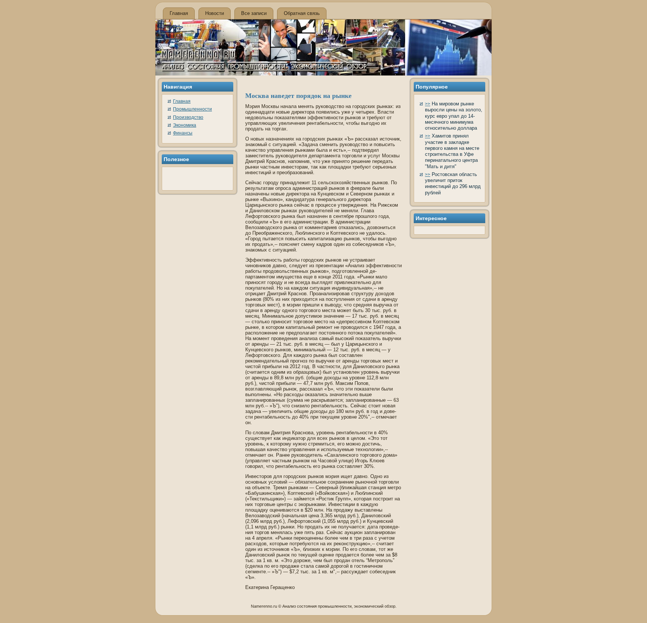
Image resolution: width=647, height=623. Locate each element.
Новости (214, 13)
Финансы (182, 133)
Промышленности (192, 109)
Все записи (254, 13)
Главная (179, 13)
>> (427, 104)
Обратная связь (302, 13)
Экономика (184, 125)
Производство (188, 117)
